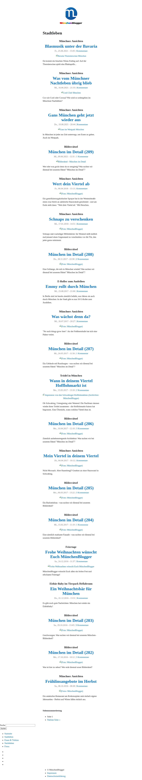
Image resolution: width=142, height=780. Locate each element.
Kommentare (81, 51)
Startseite (8, 733)
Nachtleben (9, 743)
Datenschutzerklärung (56, 776)
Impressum (51, 773)
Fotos (6, 746)
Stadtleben (8, 737)
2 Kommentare (82, 259)
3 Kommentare (82, 428)
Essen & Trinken (11, 740)
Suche (2, 725)
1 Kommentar (82, 156)
